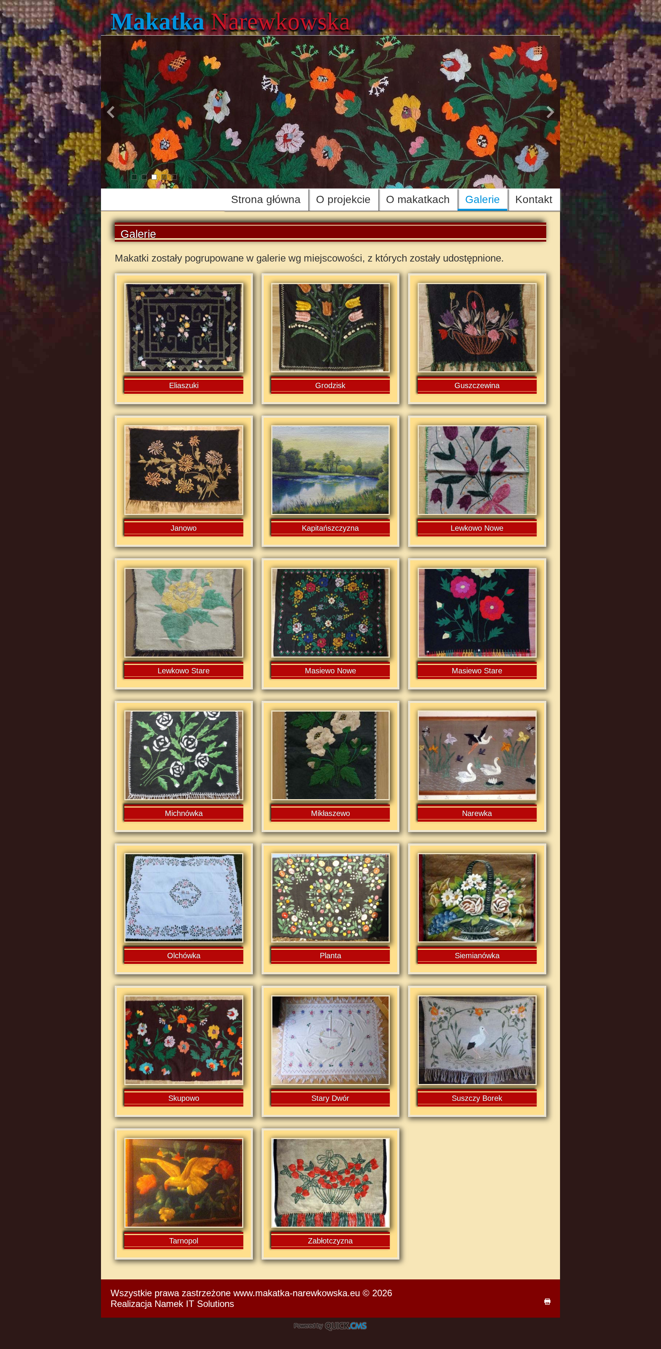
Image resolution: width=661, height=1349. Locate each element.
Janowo (184, 528)
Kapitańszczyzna (330, 528)
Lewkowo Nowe (477, 528)
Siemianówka (477, 955)
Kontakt (533, 199)
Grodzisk (330, 385)
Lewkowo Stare (184, 670)
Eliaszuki (184, 385)
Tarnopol (183, 1241)
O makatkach (418, 199)
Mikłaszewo (330, 813)
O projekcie (343, 199)
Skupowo (183, 1098)
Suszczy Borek (477, 1098)
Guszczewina (477, 385)
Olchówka (183, 955)
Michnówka (184, 813)
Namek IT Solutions (194, 1304)
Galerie (482, 199)
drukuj (547, 1302)
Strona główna (266, 199)
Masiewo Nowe (330, 670)
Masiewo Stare (477, 670)
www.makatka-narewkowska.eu (296, 1293)
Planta (330, 955)
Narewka (477, 813)
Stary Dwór (330, 1098)
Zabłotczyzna (330, 1241)
